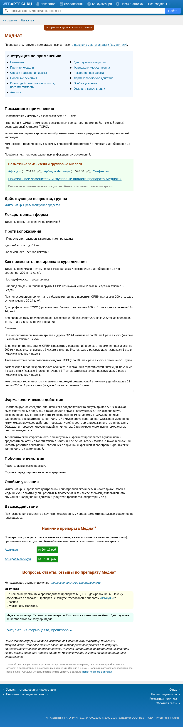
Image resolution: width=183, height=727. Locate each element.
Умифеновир (101, 171)
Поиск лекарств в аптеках (97, 671)
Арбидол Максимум (57, 171)
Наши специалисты (164, 694)
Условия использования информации (31, 689)
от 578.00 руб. (47, 559)
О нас (173, 689)
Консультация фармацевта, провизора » (38, 630)
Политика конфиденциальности (27, 694)
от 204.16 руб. (47, 549)
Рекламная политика (163, 698)
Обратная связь (166, 703)
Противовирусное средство (41, 205)
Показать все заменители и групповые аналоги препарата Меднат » (65, 179)
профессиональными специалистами (75, 582)
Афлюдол (14, 171)
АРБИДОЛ (107, 598)
